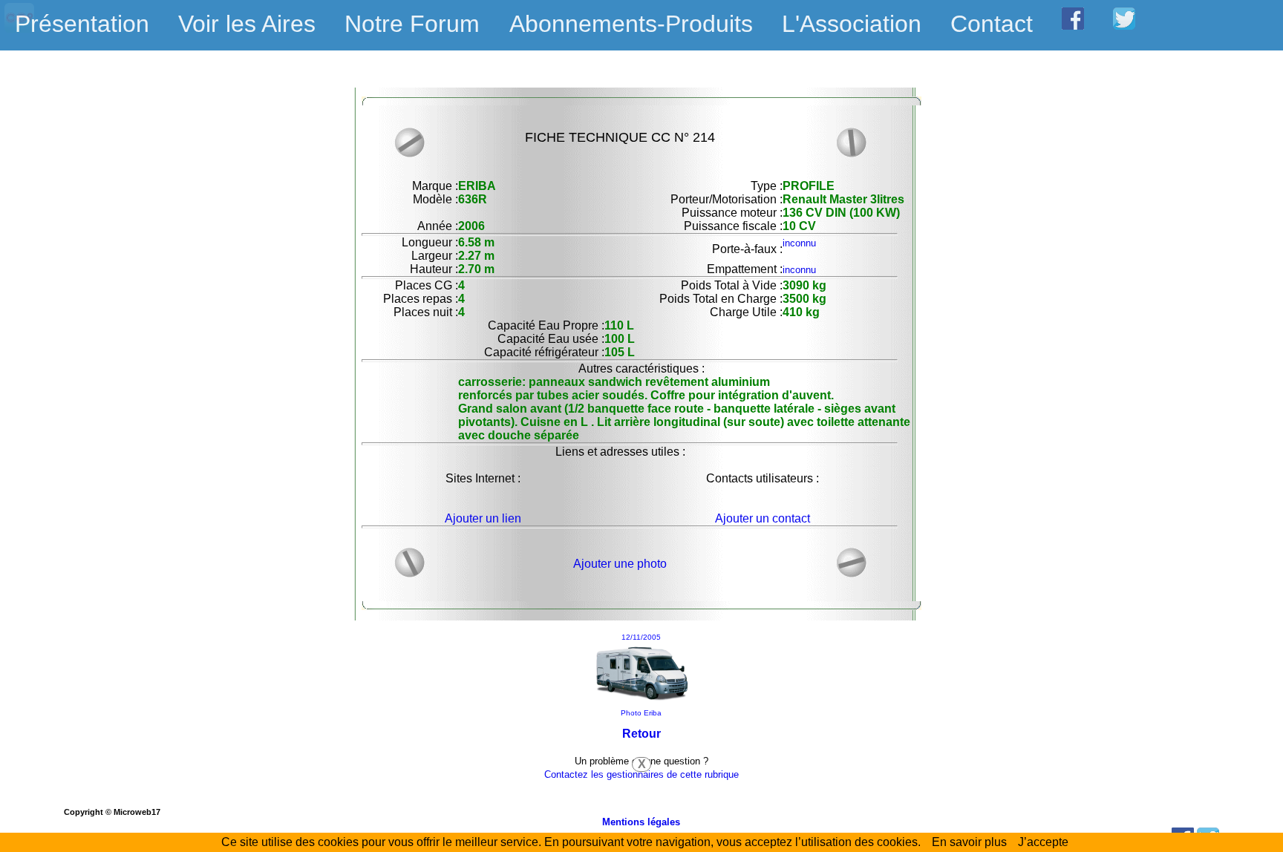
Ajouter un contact (762, 518)
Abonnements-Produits (631, 23)
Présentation (82, 23)
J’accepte (1043, 842)
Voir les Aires (247, 23)
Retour (641, 733)
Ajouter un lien (483, 518)
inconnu (799, 243)
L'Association (851, 23)
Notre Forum (412, 23)
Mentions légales (641, 822)
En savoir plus (969, 842)
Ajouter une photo (620, 563)
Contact (991, 23)
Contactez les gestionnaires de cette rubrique (641, 774)
